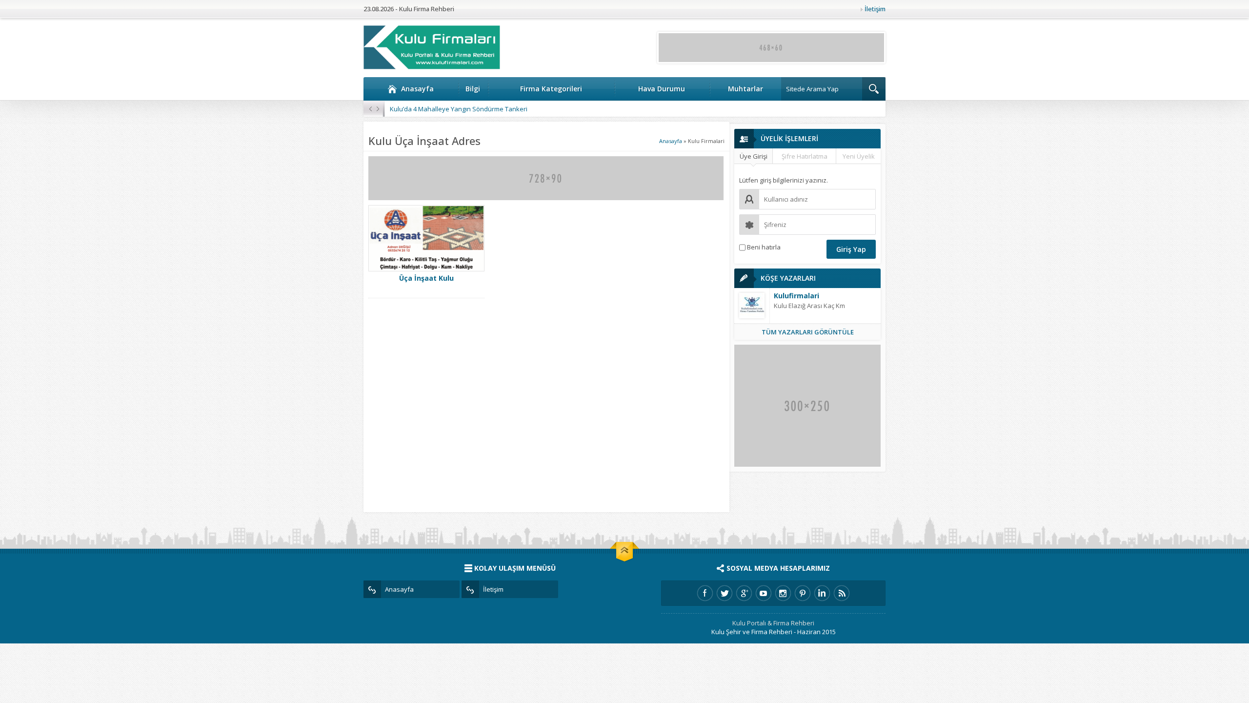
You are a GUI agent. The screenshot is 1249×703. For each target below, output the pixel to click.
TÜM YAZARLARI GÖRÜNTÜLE (808, 332)
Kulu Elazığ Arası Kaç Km (809, 305)
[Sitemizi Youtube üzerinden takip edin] (763, 593)
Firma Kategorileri (551, 88)
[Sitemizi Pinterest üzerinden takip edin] (802, 593)
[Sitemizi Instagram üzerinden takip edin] (783, 593)
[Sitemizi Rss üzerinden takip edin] (841, 593)
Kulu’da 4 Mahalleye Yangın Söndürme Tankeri (458, 108)
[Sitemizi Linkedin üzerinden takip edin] (822, 593)
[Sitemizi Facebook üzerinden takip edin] (705, 593)
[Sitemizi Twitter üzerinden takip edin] (724, 593)
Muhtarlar (745, 88)
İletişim (875, 8)
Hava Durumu (661, 88)
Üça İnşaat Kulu (426, 278)
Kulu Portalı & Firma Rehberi (773, 623)
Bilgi (472, 88)
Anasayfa (417, 88)
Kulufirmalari (796, 295)
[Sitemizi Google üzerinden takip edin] (744, 593)
